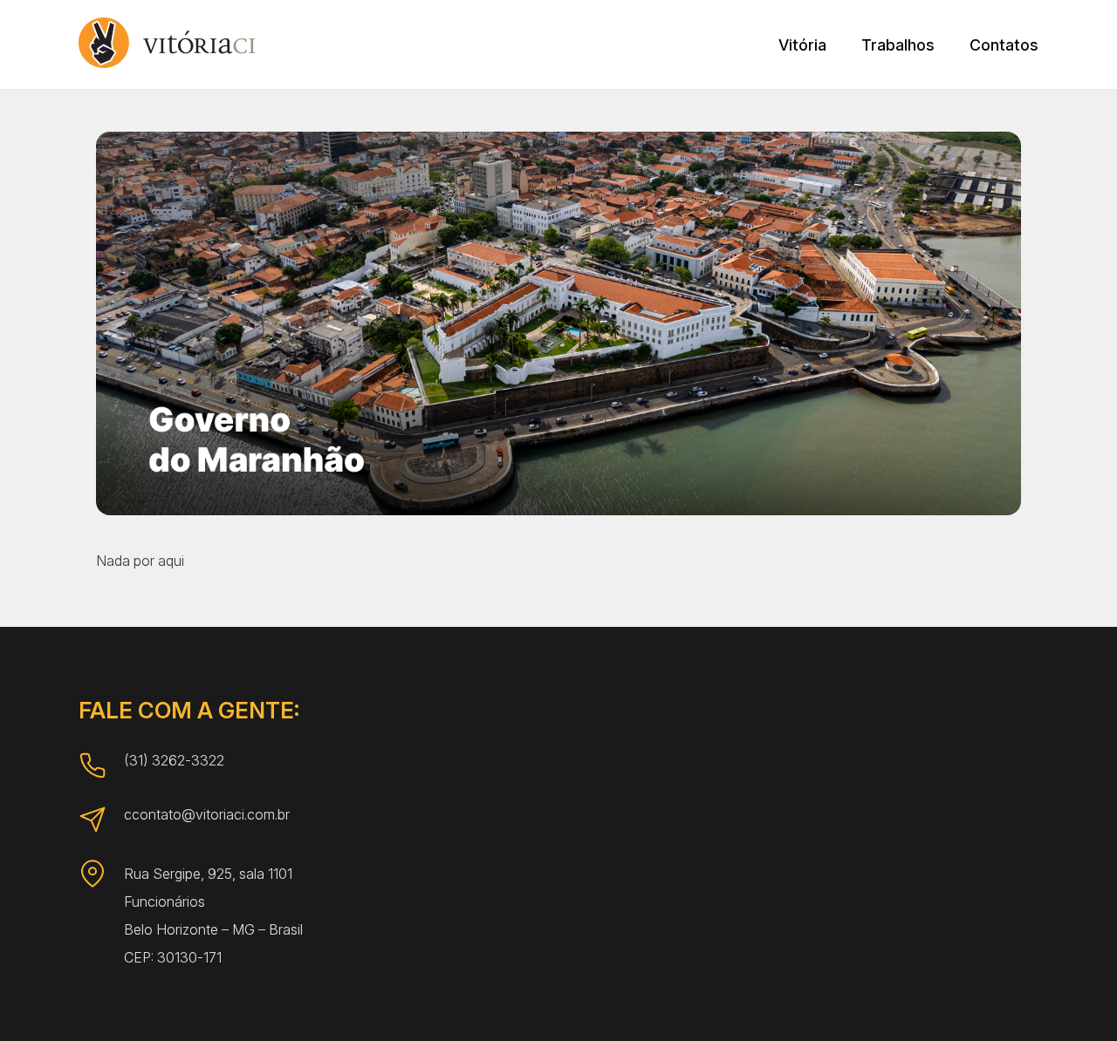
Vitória (802, 45)
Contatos (1004, 45)
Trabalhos (898, 45)
